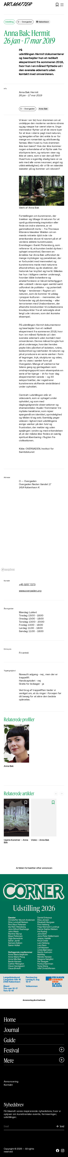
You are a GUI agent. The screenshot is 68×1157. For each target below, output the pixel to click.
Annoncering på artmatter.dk (34, 1000)
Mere (9, 1060)
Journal (11, 1030)
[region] (34, 534)
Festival (11, 1050)
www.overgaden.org (30, 591)
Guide (9, 1040)
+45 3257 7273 (27, 584)
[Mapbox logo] (8, 569)
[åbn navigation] (62, 4)
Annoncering (11, 1081)
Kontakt (8, 1085)
